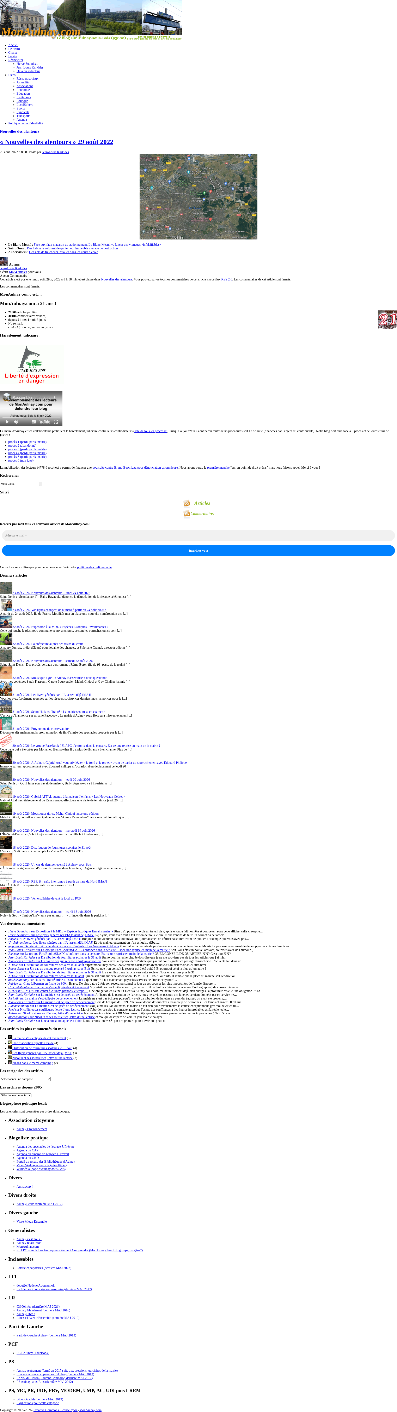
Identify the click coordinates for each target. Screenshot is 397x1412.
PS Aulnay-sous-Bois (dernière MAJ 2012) (45, 1381)
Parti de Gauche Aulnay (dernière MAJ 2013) (46, 1335)
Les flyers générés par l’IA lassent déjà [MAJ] (42, 1053)
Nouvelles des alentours (19, 131)
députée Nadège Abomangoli (36, 1285)
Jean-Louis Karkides (30, 67)
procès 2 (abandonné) (22, 445)
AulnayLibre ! (26, 1314)
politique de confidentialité (94, 567)
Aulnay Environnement (32, 1129)
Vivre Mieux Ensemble (32, 1221)
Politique (22, 101)
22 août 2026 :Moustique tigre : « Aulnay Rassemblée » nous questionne (59, 678)
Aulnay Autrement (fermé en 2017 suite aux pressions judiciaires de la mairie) (67, 1370)
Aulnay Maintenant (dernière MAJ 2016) (43, 1310)
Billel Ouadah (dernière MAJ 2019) (40, 1399)
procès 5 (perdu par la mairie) (27, 456)
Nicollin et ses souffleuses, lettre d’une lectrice (42, 1058)
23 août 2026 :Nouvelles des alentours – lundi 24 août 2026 (51, 593)
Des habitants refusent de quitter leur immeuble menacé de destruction (72, 248)
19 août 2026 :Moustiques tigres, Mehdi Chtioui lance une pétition (55, 813)
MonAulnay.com (28, 1246)
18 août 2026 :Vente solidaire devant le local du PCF (46, 898)
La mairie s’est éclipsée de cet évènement (39, 1038)
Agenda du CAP (27, 1150)
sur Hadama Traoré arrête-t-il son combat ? (46, 979)
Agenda (22, 119)
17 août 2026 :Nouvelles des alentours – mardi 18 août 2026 (51, 911)
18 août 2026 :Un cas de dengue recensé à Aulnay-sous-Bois (52, 864)
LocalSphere (25, 104)
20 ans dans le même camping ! (32, 1063)
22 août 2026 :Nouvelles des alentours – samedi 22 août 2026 (52, 661)
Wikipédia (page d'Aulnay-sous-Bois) (41, 1169)
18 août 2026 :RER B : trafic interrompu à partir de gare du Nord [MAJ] (59, 881)
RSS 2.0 (226, 279)
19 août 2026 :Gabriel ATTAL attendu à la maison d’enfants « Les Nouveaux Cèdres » (69, 796)
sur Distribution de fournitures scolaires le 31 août (54, 957)
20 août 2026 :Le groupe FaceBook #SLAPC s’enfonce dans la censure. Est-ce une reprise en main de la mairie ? (86, 745)
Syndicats (23, 112)
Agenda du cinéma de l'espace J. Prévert (43, 1154)
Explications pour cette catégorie (38, 1403)
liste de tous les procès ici (150, 431)
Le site (12, 56)
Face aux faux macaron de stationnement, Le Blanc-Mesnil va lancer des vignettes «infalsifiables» (97, 244)
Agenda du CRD (28, 1157)
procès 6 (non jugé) (20, 460)
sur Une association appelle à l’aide (45, 1020)
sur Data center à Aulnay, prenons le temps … (48, 991)
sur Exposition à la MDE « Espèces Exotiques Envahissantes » (60, 931)
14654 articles (18, 272)
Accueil (13, 45)
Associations (25, 86)
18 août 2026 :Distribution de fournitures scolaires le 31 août (51, 847)
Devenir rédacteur (28, 71)
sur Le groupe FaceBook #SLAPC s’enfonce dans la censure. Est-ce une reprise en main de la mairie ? (89, 950)
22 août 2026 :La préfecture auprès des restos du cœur (47, 644)
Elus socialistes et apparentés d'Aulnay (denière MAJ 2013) (55, 1374)
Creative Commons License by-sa (55, 1410)
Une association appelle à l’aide (33, 1043)
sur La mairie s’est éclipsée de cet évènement (48, 987)
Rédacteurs (15, 60)
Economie (23, 89)
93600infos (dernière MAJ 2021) (38, 1306)
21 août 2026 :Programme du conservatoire (40, 728)
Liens (12, 75)
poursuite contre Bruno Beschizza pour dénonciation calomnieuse (135, 467)
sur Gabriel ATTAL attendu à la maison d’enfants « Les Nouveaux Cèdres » (63, 946)
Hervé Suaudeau (27, 63)
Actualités (23, 82)
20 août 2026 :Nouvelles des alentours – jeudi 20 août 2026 (51, 779)
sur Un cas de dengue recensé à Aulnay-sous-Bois (54, 961)
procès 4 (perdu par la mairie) (27, 453)
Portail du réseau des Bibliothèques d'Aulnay (46, 1161)
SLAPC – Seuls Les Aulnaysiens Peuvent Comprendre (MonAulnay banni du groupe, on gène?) (80, 1250)
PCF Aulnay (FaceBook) (33, 1353)
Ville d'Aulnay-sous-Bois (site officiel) (42, 1165)
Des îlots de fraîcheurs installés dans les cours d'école (63, 252)
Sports (21, 108)
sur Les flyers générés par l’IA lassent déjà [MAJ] (52, 935)
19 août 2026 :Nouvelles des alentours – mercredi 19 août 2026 (53, 830)
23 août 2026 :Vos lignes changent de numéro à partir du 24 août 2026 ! (59, 610)
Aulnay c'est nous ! (29, 1239)
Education (23, 93)
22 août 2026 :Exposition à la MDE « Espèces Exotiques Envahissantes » (60, 627)
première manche (218, 467)
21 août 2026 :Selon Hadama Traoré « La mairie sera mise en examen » (59, 711)
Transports (23, 116)
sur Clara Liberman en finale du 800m (38, 983)
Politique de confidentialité (25, 123)
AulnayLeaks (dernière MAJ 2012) (39, 1204)
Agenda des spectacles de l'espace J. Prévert (45, 1146)
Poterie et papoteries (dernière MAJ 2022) (44, 1268)
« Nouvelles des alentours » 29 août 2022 (56, 142)
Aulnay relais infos (29, 1243)
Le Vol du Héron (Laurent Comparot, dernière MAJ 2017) (55, 1378)
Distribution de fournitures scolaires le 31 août (42, 1048)
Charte (12, 52)
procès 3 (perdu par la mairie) (27, 449)
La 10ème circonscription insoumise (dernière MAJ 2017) (54, 1289)
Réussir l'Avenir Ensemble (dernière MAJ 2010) (48, 1317)
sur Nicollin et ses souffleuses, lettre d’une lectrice (44, 1009)
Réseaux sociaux (27, 78)
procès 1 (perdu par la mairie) (27, 442)
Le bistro (14, 49)
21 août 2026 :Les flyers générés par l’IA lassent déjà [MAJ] (51, 694)
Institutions (24, 97)
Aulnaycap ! (25, 1186)
